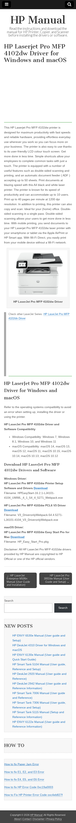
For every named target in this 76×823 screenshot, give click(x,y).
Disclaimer (39, 819)
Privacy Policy (54, 819)
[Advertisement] (38, 94)
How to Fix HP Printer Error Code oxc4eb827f (33, 794)
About (17, 819)
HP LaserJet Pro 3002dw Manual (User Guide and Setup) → (56, 578)
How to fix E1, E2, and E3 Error (24, 772)
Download (41, 488)
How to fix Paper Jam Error (21, 764)
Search (8, 600)
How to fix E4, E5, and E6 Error (24, 779)
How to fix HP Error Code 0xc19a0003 (28, 787)
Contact (26, 819)
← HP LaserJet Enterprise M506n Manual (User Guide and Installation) (18, 580)
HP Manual (38, 20)
